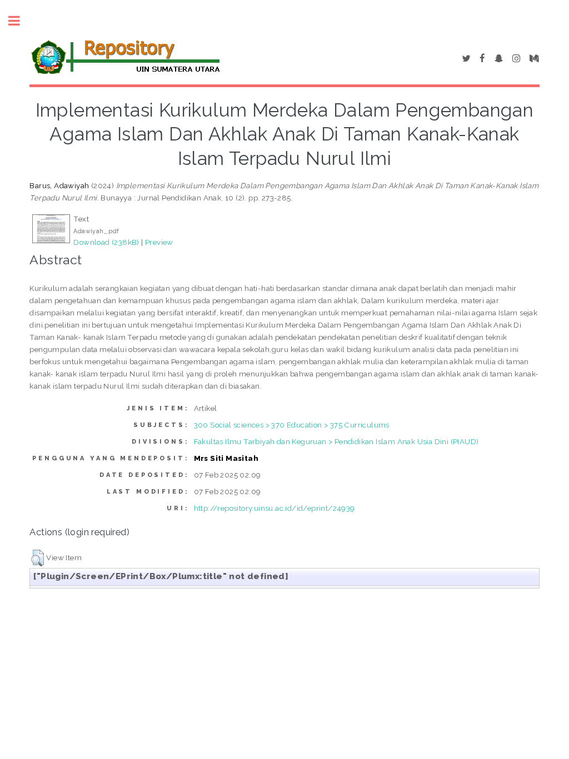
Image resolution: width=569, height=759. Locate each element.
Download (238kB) (106, 242)
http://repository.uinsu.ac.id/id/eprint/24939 (274, 508)
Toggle (20, 21)
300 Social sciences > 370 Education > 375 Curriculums (292, 424)
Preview (159, 242)
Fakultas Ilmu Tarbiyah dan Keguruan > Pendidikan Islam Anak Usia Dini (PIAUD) (336, 441)
